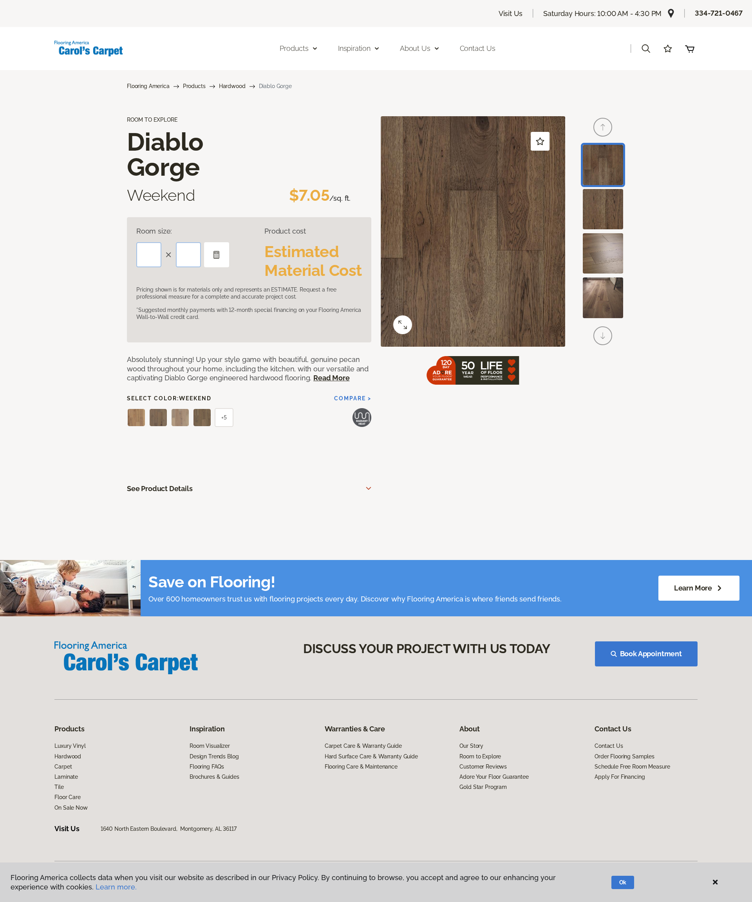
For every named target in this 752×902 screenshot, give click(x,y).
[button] (646, 48)
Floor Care (67, 797)
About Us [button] (415, 48)
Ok (623, 882)
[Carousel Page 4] (603, 297)
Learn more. (116, 887)
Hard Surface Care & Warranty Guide (371, 756)
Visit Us (511, 13)
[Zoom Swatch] (402, 324)
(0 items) (689, 48)
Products (194, 86)
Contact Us (477, 48)
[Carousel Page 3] (603, 253)
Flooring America (148, 86)
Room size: (154, 231)
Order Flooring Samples (624, 756)
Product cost (285, 231)
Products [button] (294, 48)
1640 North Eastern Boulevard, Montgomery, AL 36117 (169, 829)
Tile (58, 787)
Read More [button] (331, 378)
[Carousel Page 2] (603, 209)
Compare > (352, 398)
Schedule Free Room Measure (632, 766)
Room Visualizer (210, 746)
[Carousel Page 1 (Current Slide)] (603, 165)
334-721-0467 (719, 13)
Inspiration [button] (354, 48)
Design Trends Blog (214, 756)
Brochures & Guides (214, 777)
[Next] (602, 335)
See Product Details (160, 488)
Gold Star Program (483, 787)
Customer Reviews (483, 766)
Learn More (693, 588)
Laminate (66, 777)
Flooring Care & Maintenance (361, 766)
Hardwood (232, 86)
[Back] (602, 127)
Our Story (471, 746)
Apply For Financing (620, 777)
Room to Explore (480, 756)
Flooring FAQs (207, 766)
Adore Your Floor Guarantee (493, 777)
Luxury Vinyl (69, 746)
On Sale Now (70, 808)
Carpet (63, 766)
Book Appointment (651, 654)
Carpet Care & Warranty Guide (363, 746)
